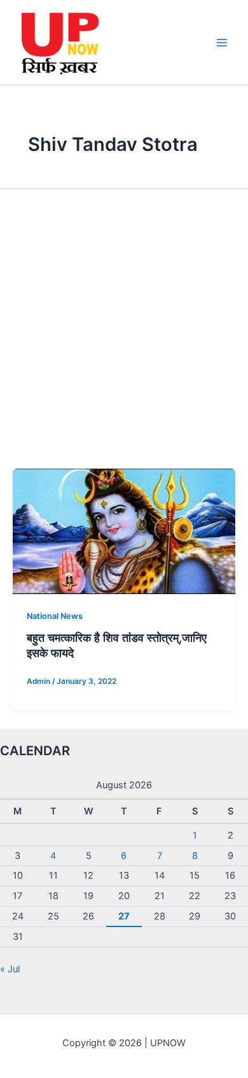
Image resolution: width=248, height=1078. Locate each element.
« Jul (10, 969)
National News (55, 616)
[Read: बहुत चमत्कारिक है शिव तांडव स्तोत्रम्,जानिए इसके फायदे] (124, 530)
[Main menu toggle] (222, 42)
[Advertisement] (124, 338)
